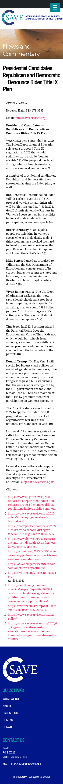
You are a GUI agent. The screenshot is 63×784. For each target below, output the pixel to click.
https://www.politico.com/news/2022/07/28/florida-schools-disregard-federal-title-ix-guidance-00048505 (32, 530)
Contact (8, 720)
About (7, 706)
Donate (8, 727)
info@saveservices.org (30, 118)
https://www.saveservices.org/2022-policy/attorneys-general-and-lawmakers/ (31, 517)
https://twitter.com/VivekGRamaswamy (32, 574)
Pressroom (10, 713)
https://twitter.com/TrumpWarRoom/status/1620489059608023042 (32, 608)
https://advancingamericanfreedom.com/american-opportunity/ (32, 566)
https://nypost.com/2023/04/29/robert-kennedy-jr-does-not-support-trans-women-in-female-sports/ (32, 555)
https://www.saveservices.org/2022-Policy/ (31, 616)
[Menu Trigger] (55, 7)
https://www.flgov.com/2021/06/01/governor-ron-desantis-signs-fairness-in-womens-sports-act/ (32, 543)
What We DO (11, 699)
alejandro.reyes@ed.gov (37, 482)
